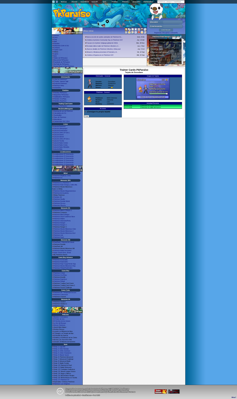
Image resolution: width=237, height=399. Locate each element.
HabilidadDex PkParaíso (62, 97)
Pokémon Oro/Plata (60, 275)
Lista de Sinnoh (59, 137)
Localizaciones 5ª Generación (64, 156)
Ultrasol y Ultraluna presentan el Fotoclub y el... (102, 52)
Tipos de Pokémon (60, 117)
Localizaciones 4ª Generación (64, 158)
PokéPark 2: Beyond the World (64, 242)
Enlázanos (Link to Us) (61, 45)
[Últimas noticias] (126, 29)
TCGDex (115, 2)
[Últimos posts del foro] (129, 30)
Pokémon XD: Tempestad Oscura (65, 292)
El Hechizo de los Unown (62, 321)
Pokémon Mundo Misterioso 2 (63, 231)
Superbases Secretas (157, 64)
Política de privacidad (73, 395)
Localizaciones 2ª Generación (64, 162)
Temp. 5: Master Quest (61, 355)
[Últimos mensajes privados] (136, 33)
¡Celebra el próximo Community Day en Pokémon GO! (104, 40)
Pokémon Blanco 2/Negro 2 (63, 210)
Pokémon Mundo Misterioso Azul (64, 233)
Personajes (154, 61)
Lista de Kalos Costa (60, 145)
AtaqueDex (136, 2)
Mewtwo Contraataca (61, 317)
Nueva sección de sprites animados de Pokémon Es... (104, 37)
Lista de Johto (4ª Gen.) (62, 139)
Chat (55, 39)
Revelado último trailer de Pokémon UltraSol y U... (102, 46)
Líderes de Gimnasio (157, 55)
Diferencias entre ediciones (159, 52)
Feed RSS (96, 395)
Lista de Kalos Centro (61, 143)
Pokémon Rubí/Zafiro (61, 262)
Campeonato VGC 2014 (62, 121)
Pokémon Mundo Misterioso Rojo (65, 266)
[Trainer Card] (139, 33)
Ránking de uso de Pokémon (63, 111)
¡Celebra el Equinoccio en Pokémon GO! (99, 55)
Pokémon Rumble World (62, 201)
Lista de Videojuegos (60, 128)
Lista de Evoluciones (60, 130)
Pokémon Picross (59, 203)
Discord (74, 2)
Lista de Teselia (59, 141)
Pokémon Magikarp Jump (62, 175)
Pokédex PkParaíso (60, 92)
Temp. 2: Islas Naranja (61, 349)
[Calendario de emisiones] (142, 30)
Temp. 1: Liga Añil (59, 347)
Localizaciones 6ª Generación (64, 154)
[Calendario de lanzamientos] (136, 30)
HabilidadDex (148, 2)
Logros (56, 54)
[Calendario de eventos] (139, 30)
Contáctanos (86, 395)
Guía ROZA (85, 2)
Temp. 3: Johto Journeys (62, 351)
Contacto (57, 47)
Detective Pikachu (60, 205)
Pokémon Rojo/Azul (60, 279)
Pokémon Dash (59, 237)
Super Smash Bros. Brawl (62, 252)
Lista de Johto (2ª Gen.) (62, 132)
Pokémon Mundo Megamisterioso (65, 191)
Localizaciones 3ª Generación (64, 160)
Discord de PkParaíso (61, 60)
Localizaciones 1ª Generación (64, 164)
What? (234, 397)
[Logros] (142, 33)
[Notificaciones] (129, 33)
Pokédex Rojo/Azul (60, 101)
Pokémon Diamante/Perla (62, 221)
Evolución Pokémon (60, 83)
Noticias (64, 2)
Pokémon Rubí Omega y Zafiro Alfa (65, 185)
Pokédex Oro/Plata (60, 99)
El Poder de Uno (59, 319)
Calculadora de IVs (60, 113)
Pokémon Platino (59, 218)
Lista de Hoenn (59, 134)
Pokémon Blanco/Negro (61, 214)
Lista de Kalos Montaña (61, 147)
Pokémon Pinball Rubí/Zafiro (63, 268)
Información (154, 43)
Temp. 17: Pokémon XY (61, 379)
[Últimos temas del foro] (132, 30)
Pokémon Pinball (59, 281)
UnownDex (57, 87)
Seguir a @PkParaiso (60, 25)
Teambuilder (58, 115)
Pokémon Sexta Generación (62, 74)
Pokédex (125, 2)
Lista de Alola (58, 149)
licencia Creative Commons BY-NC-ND (121, 392)
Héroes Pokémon (59, 325)
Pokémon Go (58, 177)
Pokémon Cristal (59, 273)
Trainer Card (58, 50)
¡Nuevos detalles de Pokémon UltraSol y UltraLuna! (103, 49)
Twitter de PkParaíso (60, 58)
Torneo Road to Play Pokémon (64, 66)
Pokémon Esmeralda (60, 260)
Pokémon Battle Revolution (62, 250)
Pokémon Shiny (59, 85)
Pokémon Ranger (59, 223)
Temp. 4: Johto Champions (62, 353)
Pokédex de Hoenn (156, 49)
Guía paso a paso (156, 46)
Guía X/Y (95, 2)
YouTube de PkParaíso (61, 64)
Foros (56, 37)
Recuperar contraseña (170, 32)
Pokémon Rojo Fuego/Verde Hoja (65, 264)
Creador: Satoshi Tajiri (61, 81)
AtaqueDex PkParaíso (61, 95)
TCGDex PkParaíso (60, 106)
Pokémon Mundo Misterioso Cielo (65, 229)
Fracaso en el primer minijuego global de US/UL (102, 43)
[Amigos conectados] (132, 33)
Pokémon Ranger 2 (60, 225)
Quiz (104, 2)
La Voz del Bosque (60, 323)
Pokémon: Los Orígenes (62, 384)
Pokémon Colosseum (61, 294)
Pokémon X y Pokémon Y (62, 183)
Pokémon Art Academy (61, 193)
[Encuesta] (145, 33)
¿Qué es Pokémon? (60, 79)
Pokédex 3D (58, 197)
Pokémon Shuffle (59, 199)
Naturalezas (58, 119)
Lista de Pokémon (60, 126)
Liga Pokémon (155, 58)
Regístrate (157, 32)
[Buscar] (145, 30)
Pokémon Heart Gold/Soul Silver (64, 216)
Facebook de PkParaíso (62, 62)
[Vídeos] (126, 33)
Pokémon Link (58, 235)
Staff (55, 41)
